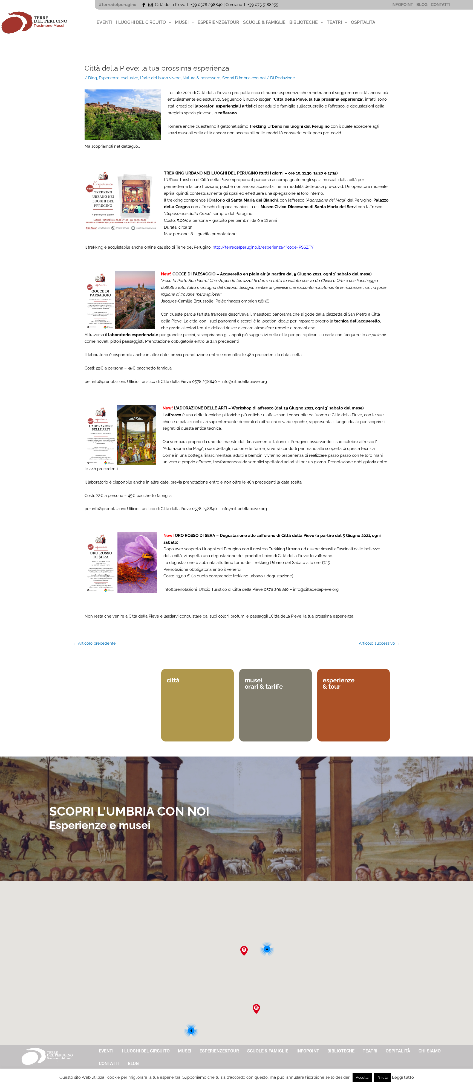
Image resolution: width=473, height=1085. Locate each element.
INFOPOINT (402, 4)
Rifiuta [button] (382, 1077)
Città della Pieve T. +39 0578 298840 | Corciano (199, 4)
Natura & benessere (201, 77)
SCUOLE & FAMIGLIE (264, 22)
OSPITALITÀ (363, 22)
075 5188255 (267, 4)
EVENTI (104, 22)
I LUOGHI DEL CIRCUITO (141, 22)
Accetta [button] (362, 1077)
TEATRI (334, 22)
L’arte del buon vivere (160, 77)
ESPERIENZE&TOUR (218, 22)
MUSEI (182, 22)
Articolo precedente (94, 643)
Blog (92, 77)
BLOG (422, 4)
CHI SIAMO (430, 1051)
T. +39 (249, 4)
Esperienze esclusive (118, 77)
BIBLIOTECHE (303, 22)
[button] (143, 22)
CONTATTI (440, 4)
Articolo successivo (379, 643)
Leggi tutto (403, 1077)
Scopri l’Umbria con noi (244, 77)
